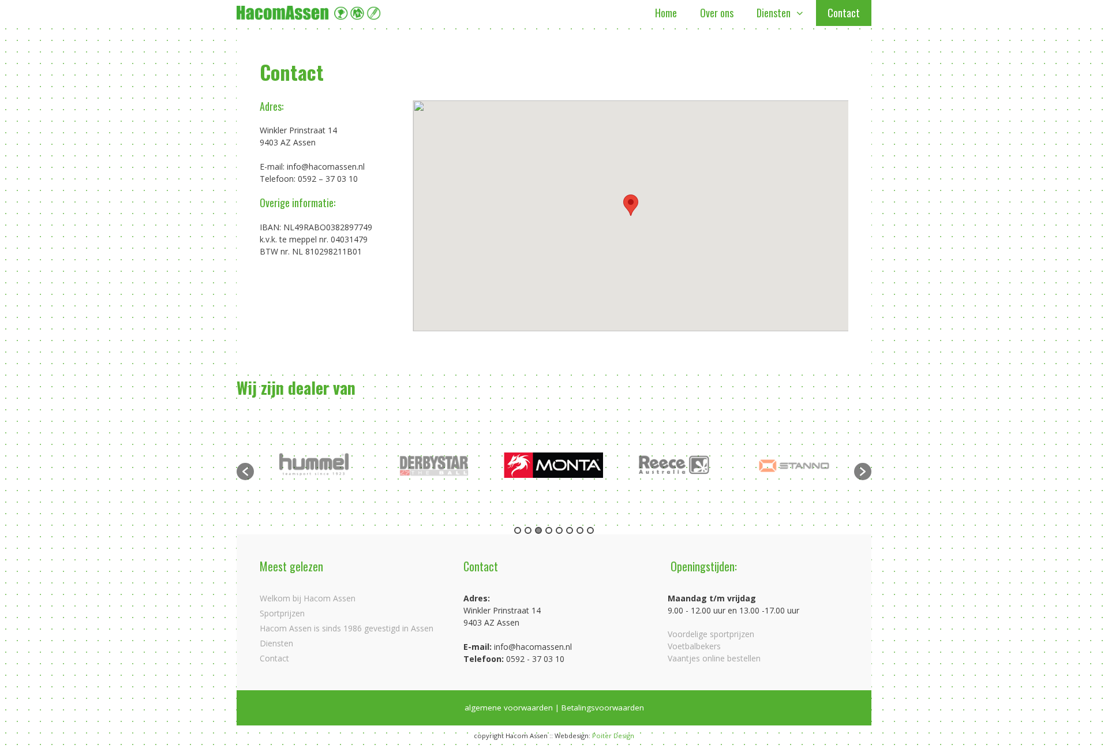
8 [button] (590, 530)
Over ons (716, 12)
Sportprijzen (282, 613)
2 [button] (528, 530)
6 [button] (569, 530)
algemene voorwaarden (509, 707)
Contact (844, 12)
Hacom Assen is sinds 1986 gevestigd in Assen (346, 628)
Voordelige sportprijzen (711, 633)
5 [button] (559, 530)
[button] (630, 205)
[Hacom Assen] (309, 13)
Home (666, 12)
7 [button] (580, 530)
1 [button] (517, 530)
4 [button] (548, 530)
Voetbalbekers (694, 646)
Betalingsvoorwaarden (603, 707)
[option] (314, 466)
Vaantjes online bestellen (714, 658)
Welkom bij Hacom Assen (307, 598)
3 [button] (538, 530)
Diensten (774, 12)
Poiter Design (613, 735)
